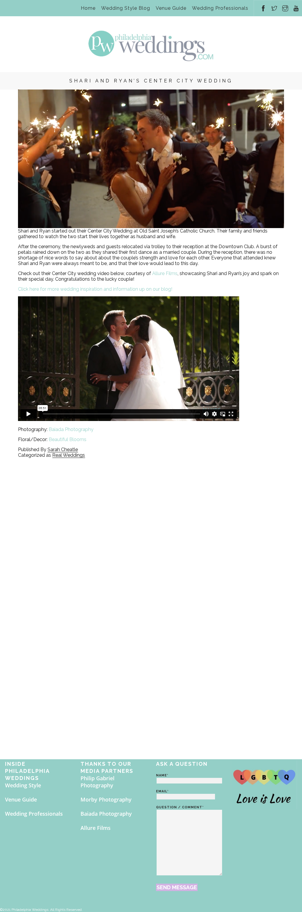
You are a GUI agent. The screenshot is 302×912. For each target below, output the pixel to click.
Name (162, 775)
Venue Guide (171, 8)
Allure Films (165, 273)
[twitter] (274, 5)
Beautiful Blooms (67, 439)
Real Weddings (68, 455)
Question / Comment (180, 807)
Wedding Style (23, 785)
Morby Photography (106, 799)
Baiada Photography (71, 429)
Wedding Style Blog (125, 8)
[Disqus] (151, 532)
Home (88, 8)
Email (162, 791)
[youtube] (296, 5)
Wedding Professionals (220, 8)
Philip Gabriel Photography (97, 782)
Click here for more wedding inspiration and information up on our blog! (95, 289)
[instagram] (285, 5)
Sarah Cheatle (62, 449)
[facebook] (263, 5)
